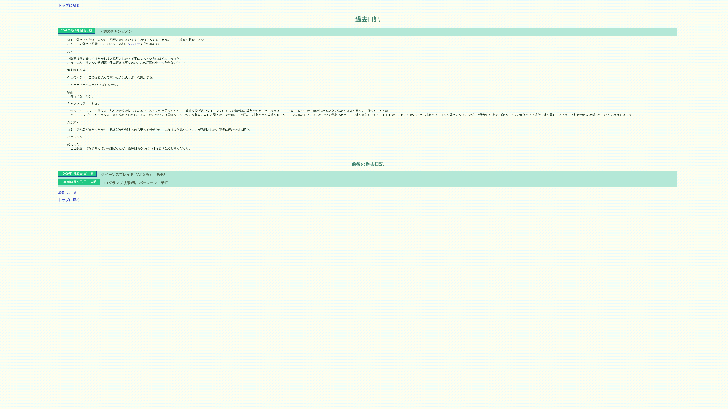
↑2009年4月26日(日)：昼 (77, 173)
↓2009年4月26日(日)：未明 (78, 181)
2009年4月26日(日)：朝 (76, 30)
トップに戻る (69, 5)
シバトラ (134, 43)
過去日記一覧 (67, 192)
